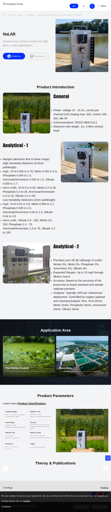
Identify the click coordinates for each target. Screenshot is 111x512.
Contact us (15, 56)
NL (84, 6)
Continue (6, 506)
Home (20, 15)
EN (74, 6)
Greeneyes (68, 15)
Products (30, 15)
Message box (39, 56)
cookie (26, 501)
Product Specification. (32, 403)
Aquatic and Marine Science (49, 15)
